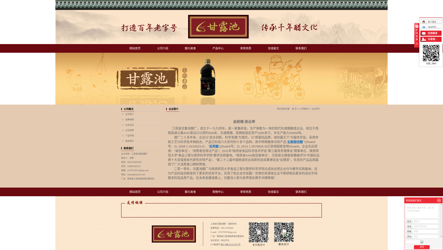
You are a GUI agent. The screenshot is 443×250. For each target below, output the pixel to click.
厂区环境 (129, 136)
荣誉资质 (245, 48)
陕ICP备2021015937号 (231, 244)
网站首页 (135, 48)
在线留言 (273, 48)
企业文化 (129, 125)
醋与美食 (190, 48)
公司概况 (304, 109)
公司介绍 (162, 48)
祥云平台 (225, 240)
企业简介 (129, 114)
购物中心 (218, 191)
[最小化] (439, 200)
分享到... (432, 39)
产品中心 (218, 48)
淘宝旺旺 (432, 27)
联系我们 (301, 48)
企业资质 (129, 130)
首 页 (294, 109)
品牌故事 (129, 119)
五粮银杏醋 (289, 155)
